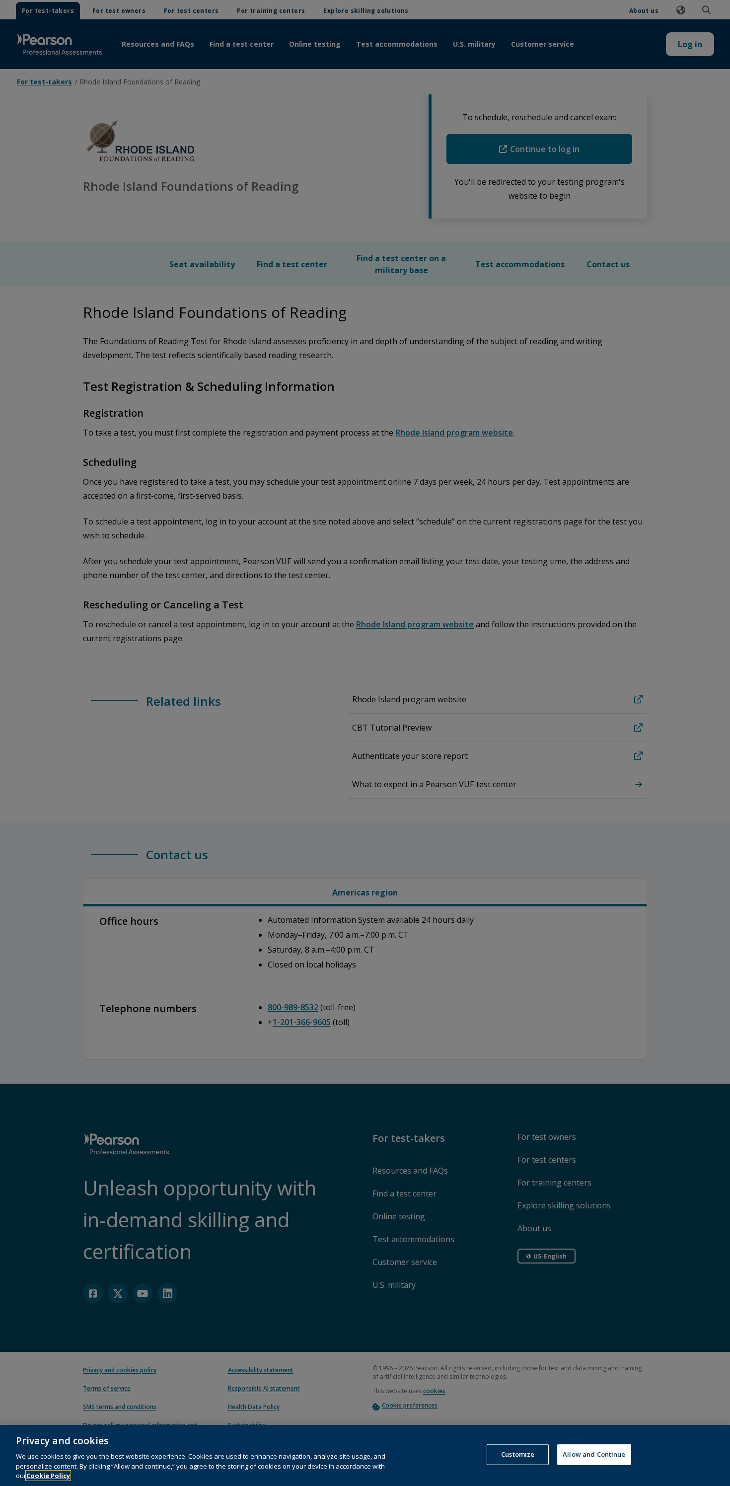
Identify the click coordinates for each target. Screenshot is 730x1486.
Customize (517, 1454)
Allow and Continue (594, 1454)
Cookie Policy (48, 1475)
